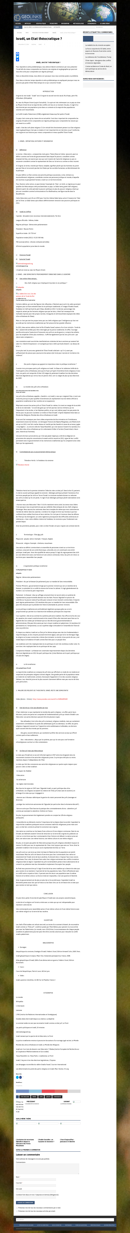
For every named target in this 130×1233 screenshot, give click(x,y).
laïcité (48, 1096)
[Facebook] (48, 53)
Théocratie (57, 1096)
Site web (19, 1189)
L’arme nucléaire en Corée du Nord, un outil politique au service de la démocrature (98, 68)
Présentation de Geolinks (26, 1225)
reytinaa (34, 44)
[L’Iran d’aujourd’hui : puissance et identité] (70, 1130)
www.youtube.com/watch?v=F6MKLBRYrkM (52, 699)
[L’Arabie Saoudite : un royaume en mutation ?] (48, 1130)
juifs (41, 1096)
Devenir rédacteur (109, 1225)
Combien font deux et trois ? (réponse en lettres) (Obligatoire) (37, 1195)
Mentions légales (95, 1225)
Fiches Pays (53, 23)
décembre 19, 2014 (23, 44)
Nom (18, 1177)
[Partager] (48, 59)
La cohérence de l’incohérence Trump (98, 57)
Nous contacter (56, 1225)
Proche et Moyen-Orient (40, 32)
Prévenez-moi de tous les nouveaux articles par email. (36, 1211)
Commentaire (20, 1162)
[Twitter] (48, 56)
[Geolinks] (65, 20)
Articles (28, 23)
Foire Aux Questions (81, 1225)
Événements (92, 23)
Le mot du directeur (42, 1225)
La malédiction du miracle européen (97, 45)
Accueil (18, 23)
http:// (35, 699)
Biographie (65, 23)
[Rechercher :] (104, 27)
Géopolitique (41, 23)
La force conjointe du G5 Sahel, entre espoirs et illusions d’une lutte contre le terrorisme (98, 51)
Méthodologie (78, 23)
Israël (40, 44)
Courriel (19, 1183)
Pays (27, 32)
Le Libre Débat (105, 23)
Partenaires (68, 1225)
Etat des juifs (25, 1096)
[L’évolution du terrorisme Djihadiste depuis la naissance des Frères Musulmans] (26, 1130)
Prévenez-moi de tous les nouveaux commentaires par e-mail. (39, 1208)
